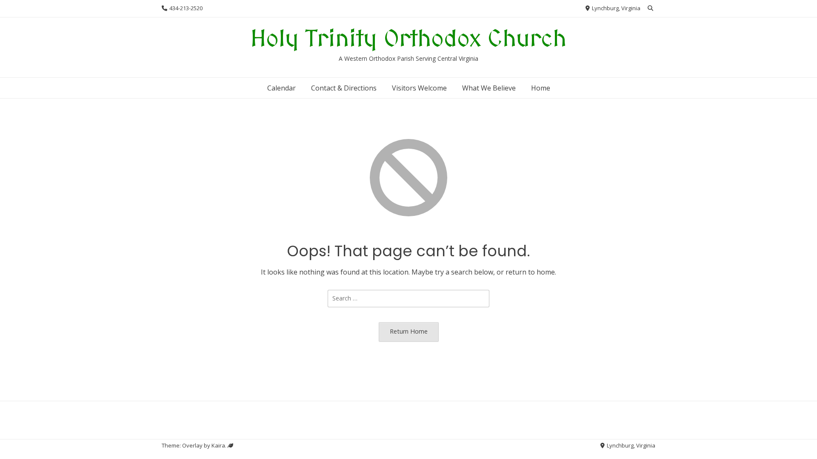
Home (540, 88)
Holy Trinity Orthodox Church (408, 39)
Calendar (281, 88)
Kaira (218, 445)
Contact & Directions (344, 88)
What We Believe (489, 88)
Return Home (409, 331)
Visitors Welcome (419, 88)
